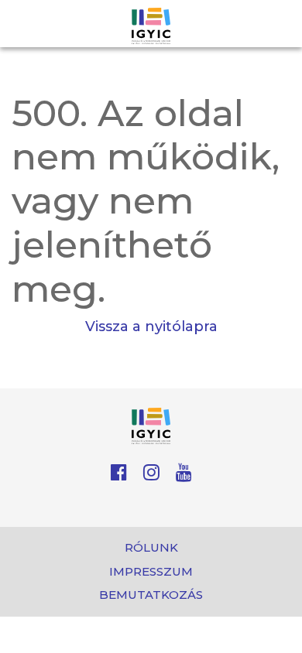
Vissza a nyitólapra (151, 326)
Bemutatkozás (151, 594)
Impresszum (151, 571)
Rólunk (151, 547)
